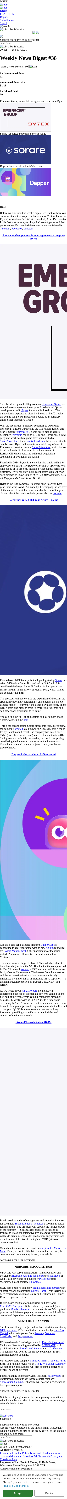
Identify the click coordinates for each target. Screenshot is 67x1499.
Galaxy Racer (38, 1290)
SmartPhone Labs (9, 441)
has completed (36, 1275)
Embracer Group (51, 404)
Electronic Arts (19, 1275)
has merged (53, 1287)
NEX (3, 1330)
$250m (50, 947)
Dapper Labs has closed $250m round (34, 754)
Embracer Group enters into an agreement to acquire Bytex (34, 237)
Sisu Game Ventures (31, 1348)
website (57, 493)
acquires (19, 1306)
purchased (22, 431)
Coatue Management (14, 950)
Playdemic (45, 1278)
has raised (38, 1223)
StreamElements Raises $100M (34, 1022)
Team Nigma (39, 1287)
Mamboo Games (20, 1309)
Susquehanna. (25, 1336)
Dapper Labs (48, 944)
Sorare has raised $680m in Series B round (33, 499)
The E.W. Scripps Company (50, 1363)
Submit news (7, 20)
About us (28, 1456)
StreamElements (23, 1223)
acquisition (54, 1275)
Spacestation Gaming (11, 1381)
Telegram (5, 228)
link (26, 719)
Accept (18, 1493)
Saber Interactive (41, 447)
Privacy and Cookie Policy (14, 1453)
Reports (4, 17)
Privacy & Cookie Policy (16, 1485)
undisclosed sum (36, 441)
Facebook (17, 228)
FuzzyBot (47, 1342)
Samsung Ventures (45, 1333)
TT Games (35, 1281)
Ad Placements (41, 1456)
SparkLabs (6, 1336)
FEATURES (7, 13)
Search (3, 23)
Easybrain (16, 434)
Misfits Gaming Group (42, 1360)
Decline (49, 1493)
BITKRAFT (48, 1345)
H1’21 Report (29, 990)
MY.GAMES (7, 1306)
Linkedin (28, 228)
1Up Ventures (54, 1348)
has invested (54, 1375)
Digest (3, 10)
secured (19, 728)
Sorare (58, 680)
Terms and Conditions (42, 1453)
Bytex (24, 410)
